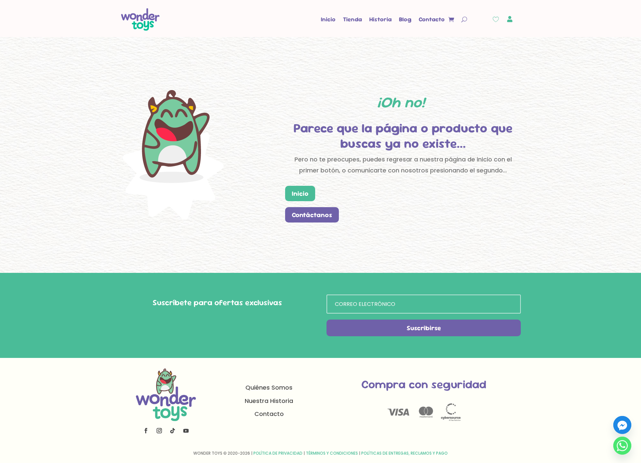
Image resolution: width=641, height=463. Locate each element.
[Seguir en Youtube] (186, 430)
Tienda (352, 19)
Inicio (328, 19)
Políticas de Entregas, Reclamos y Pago (404, 453)
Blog (405, 19)
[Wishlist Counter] (496, 19)
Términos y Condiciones (332, 453)
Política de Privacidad (277, 453)
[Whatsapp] (622, 446)
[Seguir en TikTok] (172, 430)
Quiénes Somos (268, 387)
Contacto (432, 19)
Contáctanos (312, 214)
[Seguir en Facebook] (146, 430)
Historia (380, 19)
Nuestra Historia (269, 401)
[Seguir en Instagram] (159, 430)
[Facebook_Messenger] (622, 425)
